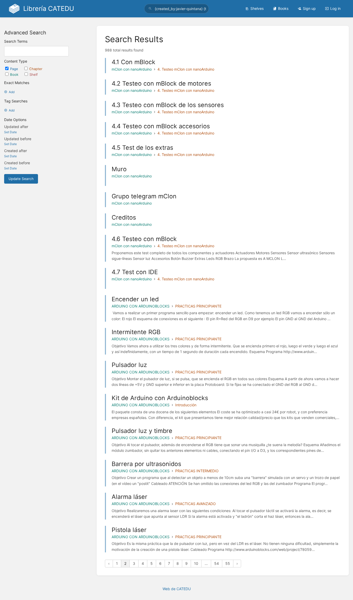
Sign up (309, 8)
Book (14, 74)
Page (14, 69)
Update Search (21, 179)
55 (227, 563)
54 (216, 563)
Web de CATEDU (177, 589)
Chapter (35, 69)
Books (283, 8)
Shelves (257, 8)
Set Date (10, 132)
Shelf (33, 74)
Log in (335, 8)
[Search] (150, 8)
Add (11, 92)
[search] (176, 8)
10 (196, 563)
